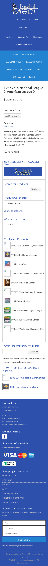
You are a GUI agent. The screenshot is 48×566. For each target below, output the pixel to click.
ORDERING (7, 480)
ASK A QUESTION (10, 493)
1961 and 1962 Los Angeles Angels (27, 310)
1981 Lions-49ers (19, 264)
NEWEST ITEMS (9, 476)
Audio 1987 (9, 126)
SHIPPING (6, 484)
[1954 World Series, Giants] (7, 285)
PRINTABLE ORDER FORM (13, 498)
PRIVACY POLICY (10, 502)
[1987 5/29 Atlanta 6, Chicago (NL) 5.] (7, 331)
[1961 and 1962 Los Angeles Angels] (7, 312)
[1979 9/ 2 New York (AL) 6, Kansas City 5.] (7, 294)
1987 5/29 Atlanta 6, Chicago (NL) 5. (27, 329)
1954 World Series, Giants (23, 282)
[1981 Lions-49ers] (7, 266)
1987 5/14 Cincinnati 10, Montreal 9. (27, 273)
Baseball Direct (24, 9)
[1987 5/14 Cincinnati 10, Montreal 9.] (7, 275)
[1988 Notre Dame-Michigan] (7, 257)
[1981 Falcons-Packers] (7, 303)
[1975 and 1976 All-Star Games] (7, 322)
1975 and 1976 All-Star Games (25, 319)
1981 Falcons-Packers (21, 301)
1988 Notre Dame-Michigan (24, 255)
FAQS (4, 489)
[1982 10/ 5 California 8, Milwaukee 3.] (7, 248)
